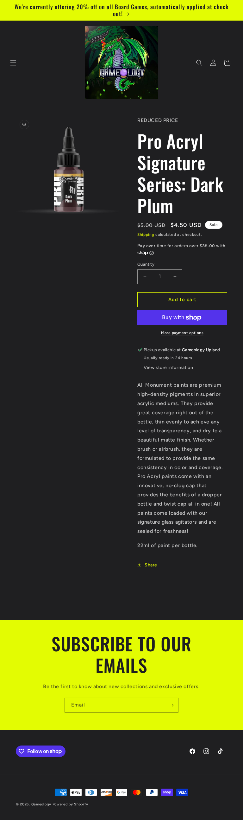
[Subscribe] (171, 705)
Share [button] (151, 565)
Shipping (145, 234)
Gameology (41, 804)
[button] (13, 63)
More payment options (182, 333)
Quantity (145, 264)
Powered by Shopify (70, 804)
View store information (168, 367)
